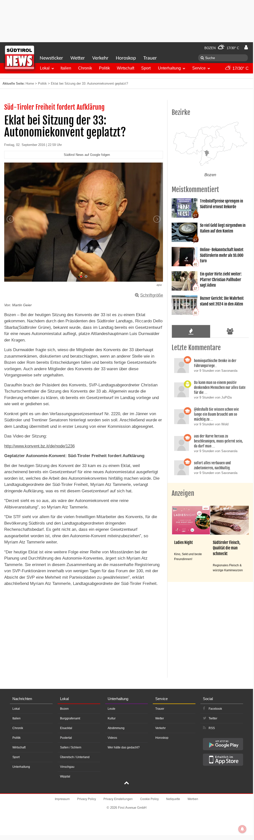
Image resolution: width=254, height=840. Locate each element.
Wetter (77, 58)
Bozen (64, 708)
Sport (146, 68)
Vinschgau (67, 767)
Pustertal (66, 737)
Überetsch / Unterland (75, 757)
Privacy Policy (86, 799)
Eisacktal (66, 728)
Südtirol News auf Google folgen (87, 155)
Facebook (215, 708)
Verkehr (100, 58)
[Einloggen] (246, 47)
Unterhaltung (169, 68)
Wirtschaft (125, 68)
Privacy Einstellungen (118, 799)
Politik (104, 68)
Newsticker (51, 58)
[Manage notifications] (242, 829)
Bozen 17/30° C (221, 48)
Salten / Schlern (70, 747)
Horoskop (126, 58)
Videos (112, 737)
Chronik (85, 68)
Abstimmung (116, 728)
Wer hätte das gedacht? (124, 747)
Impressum (62, 799)
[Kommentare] (191, 331)
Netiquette (173, 799)
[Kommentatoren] (230, 331)
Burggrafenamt (70, 718)
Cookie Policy (149, 799)
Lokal (45, 68)
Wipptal (65, 776)
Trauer (150, 58)
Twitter (213, 718)
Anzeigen (183, 493)
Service (199, 68)
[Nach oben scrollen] (126, 783)
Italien (66, 68)
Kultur (112, 718)
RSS (212, 728)
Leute (111, 708)
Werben (193, 799)
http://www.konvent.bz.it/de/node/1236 (39, 446)
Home (30, 83)
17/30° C (240, 68)
